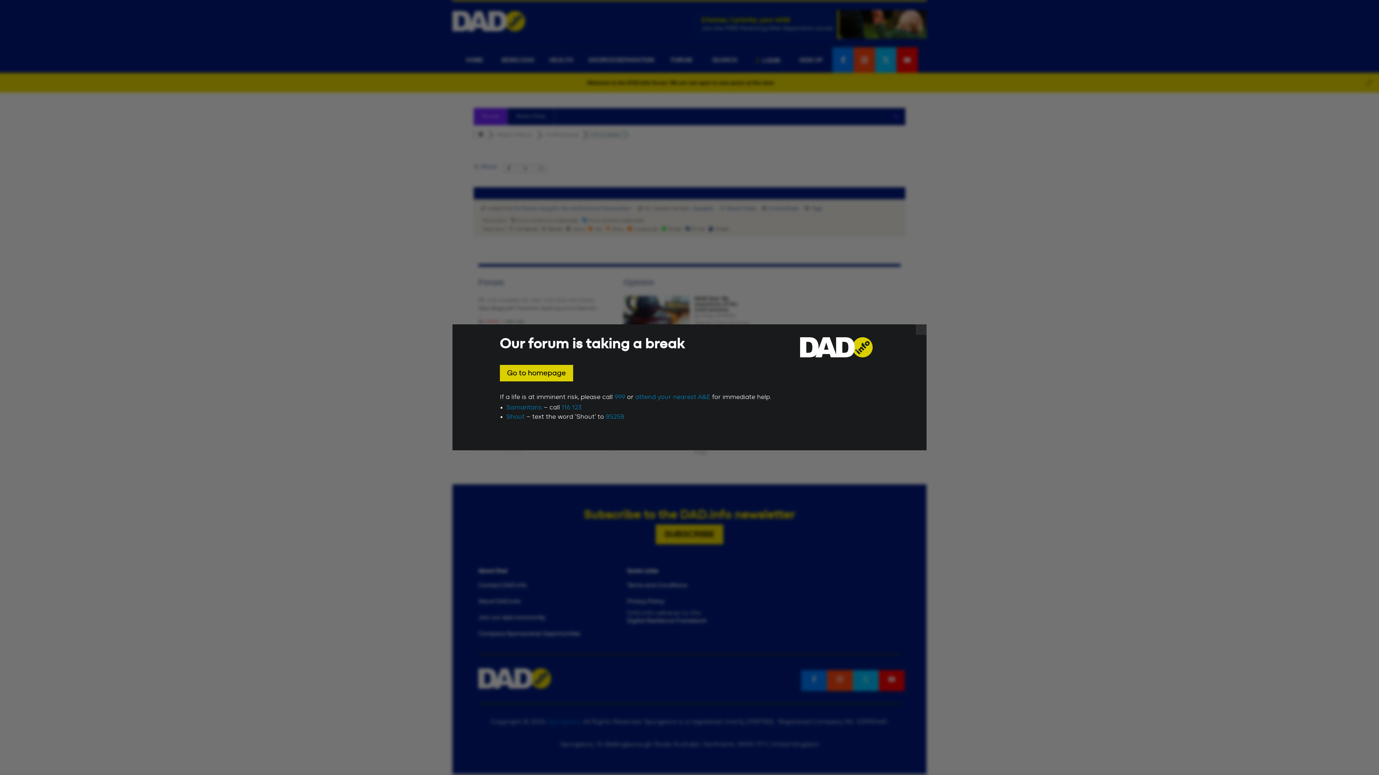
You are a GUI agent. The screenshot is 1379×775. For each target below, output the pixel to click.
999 (619, 397)
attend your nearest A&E (672, 397)
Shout (515, 417)
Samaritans (524, 407)
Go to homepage (536, 373)
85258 (615, 417)
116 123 (572, 407)
